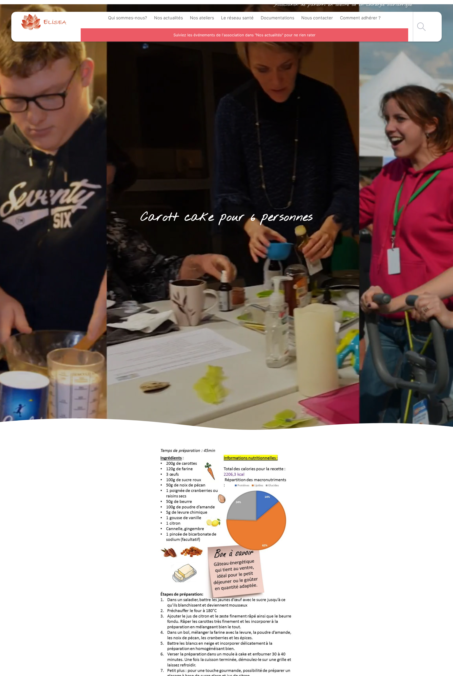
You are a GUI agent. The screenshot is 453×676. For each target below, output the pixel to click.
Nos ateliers (202, 17)
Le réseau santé (237, 17)
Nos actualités (168, 17)
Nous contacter (317, 17)
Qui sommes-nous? (127, 17)
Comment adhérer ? (360, 17)
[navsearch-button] (421, 26)
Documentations (277, 17)
